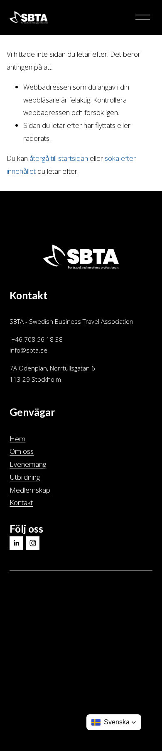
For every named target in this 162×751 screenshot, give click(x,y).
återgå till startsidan (58, 158)
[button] (113, 722)
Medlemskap (30, 490)
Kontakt (21, 502)
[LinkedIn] (16, 543)
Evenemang (28, 464)
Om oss (22, 451)
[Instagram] (32, 543)
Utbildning (25, 477)
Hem (17, 438)
